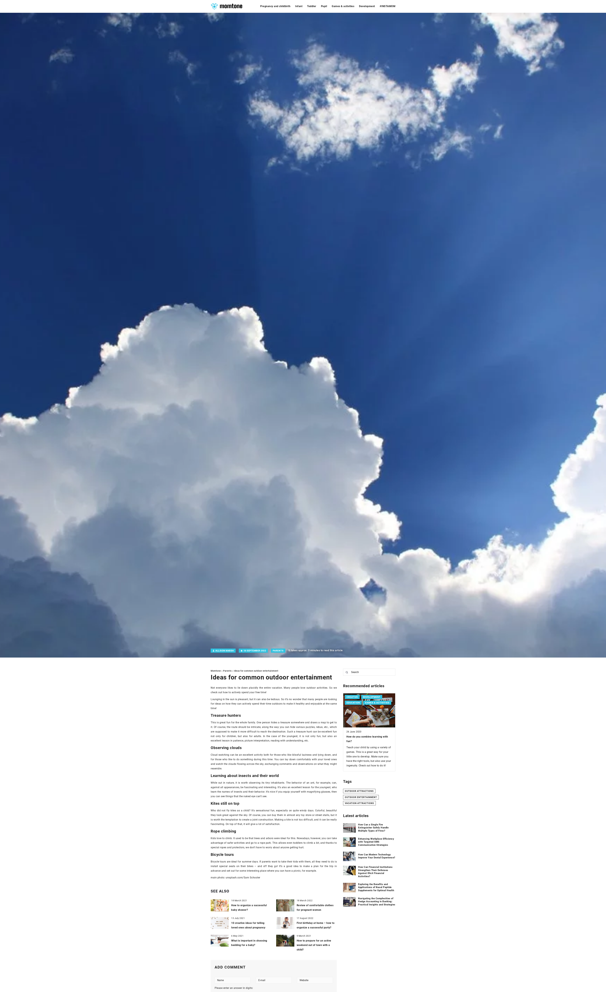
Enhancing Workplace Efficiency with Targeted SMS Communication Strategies (376, 841)
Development (367, 6)
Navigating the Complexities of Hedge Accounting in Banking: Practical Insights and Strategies (376, 901)
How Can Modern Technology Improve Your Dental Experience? (376, 856)
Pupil (324, 6)
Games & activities (343, 6)
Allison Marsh (224, 651)
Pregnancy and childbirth (275, 6)
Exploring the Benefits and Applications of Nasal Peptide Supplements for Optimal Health (376, 887)
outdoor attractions (359, 791)
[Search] (347, 672)
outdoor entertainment (361, 797)
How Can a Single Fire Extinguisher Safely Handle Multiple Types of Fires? (373, 827)
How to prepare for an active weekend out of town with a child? (314, 945)
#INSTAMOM (387, 6)
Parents (278, 650)
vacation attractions (359, 803)
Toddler (311, 6)
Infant (298, 6)
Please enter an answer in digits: (234, 987)
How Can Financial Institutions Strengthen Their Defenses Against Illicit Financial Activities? (375, 872)
